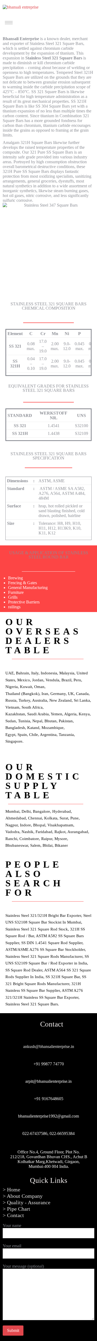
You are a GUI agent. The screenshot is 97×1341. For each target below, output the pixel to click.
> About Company (23, 1196)
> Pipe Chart (16, 1209)
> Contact (13, 1215)
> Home (11, 1189)
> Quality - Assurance (26, 1202)
